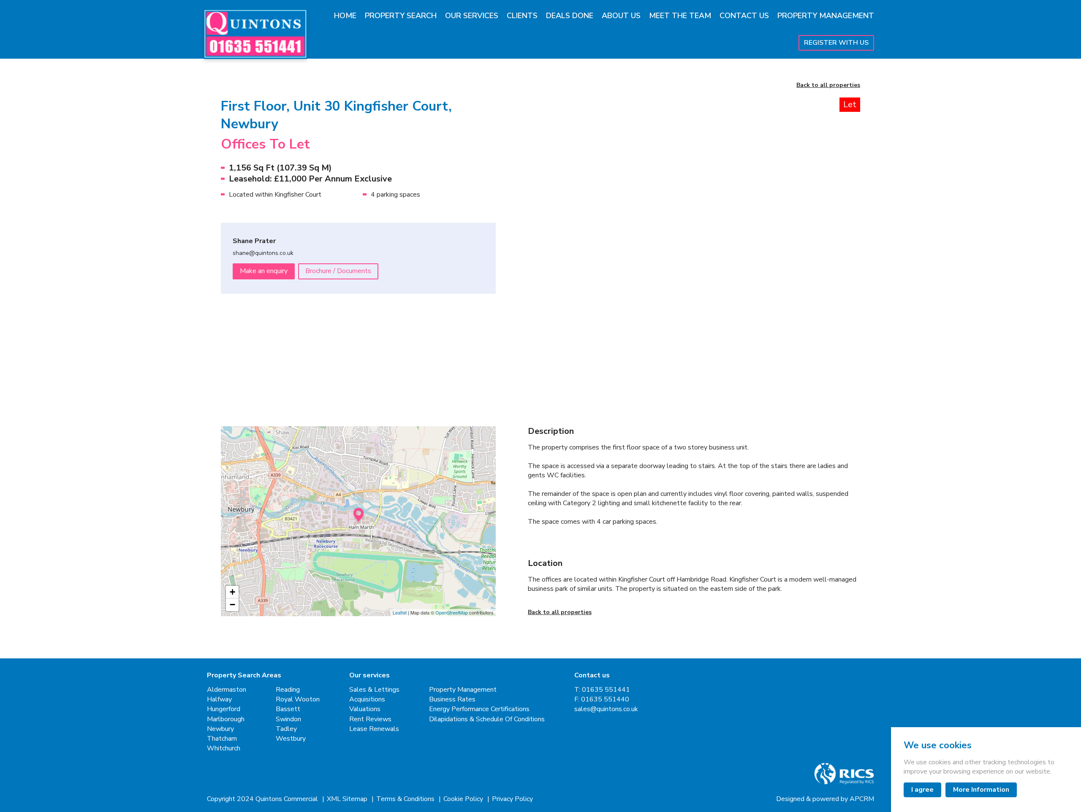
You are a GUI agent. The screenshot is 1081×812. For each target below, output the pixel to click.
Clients (522, 16)
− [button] (232, 604)
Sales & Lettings (374, 690)
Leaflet (400, 612)
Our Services (471, 16)
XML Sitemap (348, 799)
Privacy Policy (512, 799)
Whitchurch (223, 748)
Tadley (286, 729)
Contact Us (744, 16)
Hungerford (223, 709)
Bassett (288, 709)
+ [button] (232, 592)
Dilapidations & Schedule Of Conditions (487, 719)
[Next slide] (836, 211)
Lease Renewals (374, 729)
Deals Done (569, 16)
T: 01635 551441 (602, 690)
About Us (621, 16)
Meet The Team (680, 16)
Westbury (291, 739)
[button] (568, 356)
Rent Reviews (370, 719)
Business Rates (452, 700)
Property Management (825, 16)
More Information (981, 789)
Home (345, 16)
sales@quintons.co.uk (606, 709)
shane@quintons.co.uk (263, 253)
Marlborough (225, 719)
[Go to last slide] (551, 211)
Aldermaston (226, 690)
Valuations (364, 709)
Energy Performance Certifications (479, 709)
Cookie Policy (464, 799)
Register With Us (836, 42)
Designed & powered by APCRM (825, 799)
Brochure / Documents (338, 271)
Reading (288, 690)
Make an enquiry (264, 271)
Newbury (220, 729)
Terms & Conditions (406, 799)
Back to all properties (828, 85)
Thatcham (222, 739)
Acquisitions (367, 700)
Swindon (288, 719)
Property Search (401, 16)
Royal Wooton (298, 700)
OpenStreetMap (451, 612)
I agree (922, 789)
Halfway (219, 700)
